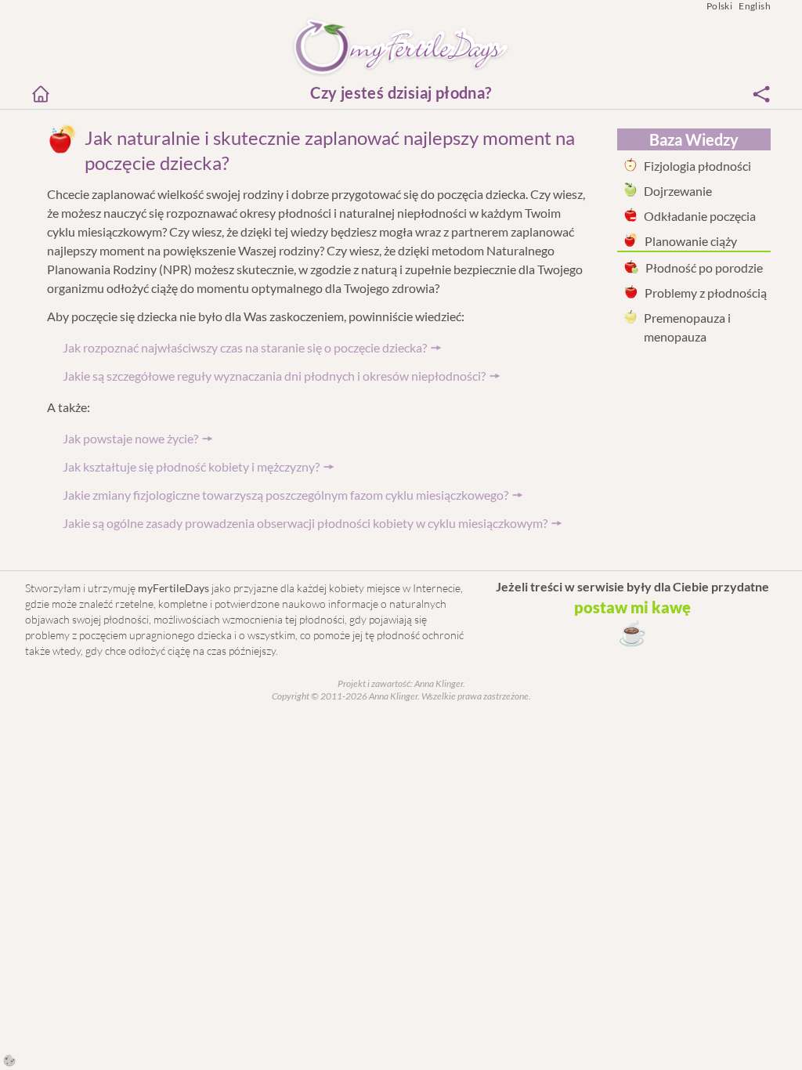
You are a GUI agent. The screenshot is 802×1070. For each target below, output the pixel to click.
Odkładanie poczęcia (700, 215)
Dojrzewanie (678, 190)
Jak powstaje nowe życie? (130, 438)
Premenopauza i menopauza (687, 327)
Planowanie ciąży (691, 240)
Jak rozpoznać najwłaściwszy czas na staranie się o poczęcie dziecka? (245, 347)
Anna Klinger (438, 683)
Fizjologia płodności (697, 165)
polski (719, 6)
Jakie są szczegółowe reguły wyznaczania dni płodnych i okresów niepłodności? (274, 375)
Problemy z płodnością (706, 292)
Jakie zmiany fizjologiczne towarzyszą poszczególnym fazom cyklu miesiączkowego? (285, 494)
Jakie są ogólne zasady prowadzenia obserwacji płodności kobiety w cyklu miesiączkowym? (305, 522)
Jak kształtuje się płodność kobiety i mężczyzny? (191, 466)
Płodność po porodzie (704, 267)
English (755, 6)
